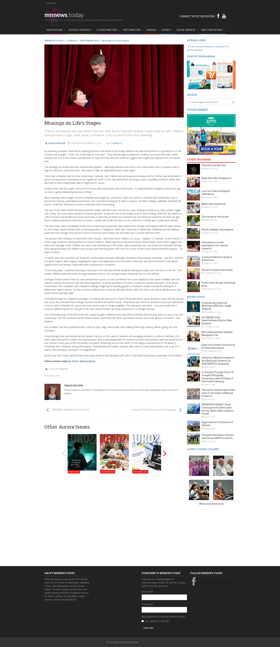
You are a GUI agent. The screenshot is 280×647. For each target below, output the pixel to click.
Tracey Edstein (73, 385)
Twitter (75, 361)
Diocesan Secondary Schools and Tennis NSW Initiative (218, 436)
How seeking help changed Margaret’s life (217, 333)
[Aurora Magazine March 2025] (82, 452)
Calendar (51, 3)
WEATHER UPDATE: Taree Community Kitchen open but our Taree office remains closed (218, 409)
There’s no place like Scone (217, 269)
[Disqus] (114, 520)
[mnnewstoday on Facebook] (218, 16)
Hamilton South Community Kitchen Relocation (218, 346)
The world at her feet (214, 165)
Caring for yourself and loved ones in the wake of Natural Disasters (218, 392)
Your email (147, 604)
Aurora (64, 369)
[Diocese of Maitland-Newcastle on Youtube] (224, 16)
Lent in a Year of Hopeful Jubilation (216, 192)
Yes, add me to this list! (157, 621)
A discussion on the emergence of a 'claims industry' (215, 245)
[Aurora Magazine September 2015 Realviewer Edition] (211, 75)
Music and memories (214, 203)
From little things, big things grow (218, 284)
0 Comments (115, 143)
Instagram (89, 361)
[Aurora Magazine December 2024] (114, 452)
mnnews (64, 14)
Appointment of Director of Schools (217, 424)
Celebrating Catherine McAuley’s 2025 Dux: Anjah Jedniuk (216, 305)
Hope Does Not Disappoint (216, 178)
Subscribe (148, 627)
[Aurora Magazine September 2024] (146, 452)
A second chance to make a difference (217, 258)
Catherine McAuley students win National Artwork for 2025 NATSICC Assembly (218, 360)
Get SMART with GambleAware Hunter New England (217, 320)
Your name (147, 591)
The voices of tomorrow (215, 216)
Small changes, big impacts (217, 229)
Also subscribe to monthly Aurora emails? (163, 616)
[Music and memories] (199, 465)
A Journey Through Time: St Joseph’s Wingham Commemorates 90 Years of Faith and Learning (218, 377)
